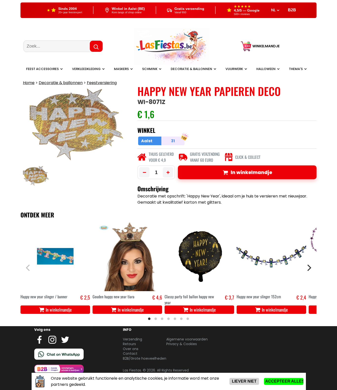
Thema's (296, 69)
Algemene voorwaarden (187, 339)
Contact (130, 353)
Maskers (121, 69)
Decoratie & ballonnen (191, 69)
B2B (292, 10)
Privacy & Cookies (181, 343)
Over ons (130, 348)
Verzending (132, 339)
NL (274, 10)
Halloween (266, 69)
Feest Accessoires (42, 69)
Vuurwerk (234, 69)
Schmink (149, 69)
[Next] (308, 267)
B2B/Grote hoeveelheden (144, 358)
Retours (129, 343)
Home (29, 83)
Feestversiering (102, 83)
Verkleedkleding (86, 69)
